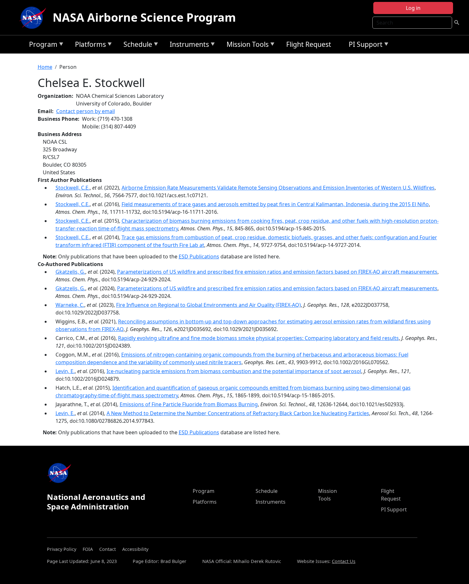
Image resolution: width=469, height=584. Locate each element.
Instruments (188, 45)
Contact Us (343, 561)
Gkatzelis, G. (70, 271)
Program (41, 45)
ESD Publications (199, 256)
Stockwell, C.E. (73, 187)
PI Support (364, 45)
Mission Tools (246, 45)
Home (45, 66)
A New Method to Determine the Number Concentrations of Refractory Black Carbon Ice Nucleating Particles (238, 413)
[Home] (34, 17)
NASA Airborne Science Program (144, 17)
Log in (413, 7)
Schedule (136, 45)
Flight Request (308, 44)
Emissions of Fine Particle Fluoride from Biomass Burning (189, 404)
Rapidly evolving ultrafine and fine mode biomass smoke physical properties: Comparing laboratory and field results (258, 338)
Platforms (89, 45)
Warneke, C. (70, 304)
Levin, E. (65, 371)
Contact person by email (85, 111)
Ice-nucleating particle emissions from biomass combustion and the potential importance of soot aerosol (234, 371)
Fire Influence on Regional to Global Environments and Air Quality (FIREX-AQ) (208, 304)
